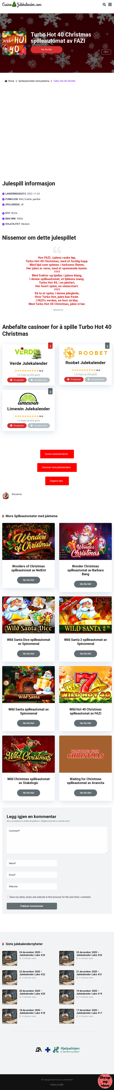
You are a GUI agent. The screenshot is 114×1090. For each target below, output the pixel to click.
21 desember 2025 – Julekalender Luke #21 (89, 973)
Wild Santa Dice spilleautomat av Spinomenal (28, 642)
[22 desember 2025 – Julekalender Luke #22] (9, 984)
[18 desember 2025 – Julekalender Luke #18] (9, 1022)
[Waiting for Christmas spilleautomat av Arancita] (85, 771)
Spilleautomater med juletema (33, 81)
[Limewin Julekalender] (28, 404)
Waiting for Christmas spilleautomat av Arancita (85, 781)
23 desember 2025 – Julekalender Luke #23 (89, 954)
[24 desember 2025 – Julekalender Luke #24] (9, 964)
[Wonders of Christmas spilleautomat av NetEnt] (28, 559)
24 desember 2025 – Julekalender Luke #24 (32, 954)
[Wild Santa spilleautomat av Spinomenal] (28, 702)
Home (11, 81)
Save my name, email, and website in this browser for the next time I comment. (50, 897)
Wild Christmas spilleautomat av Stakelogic (28, 781)
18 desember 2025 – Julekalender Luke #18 (32, 1011)
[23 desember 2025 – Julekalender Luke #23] (66, 964)
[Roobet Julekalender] (85, 357)
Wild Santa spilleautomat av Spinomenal (28, 711)
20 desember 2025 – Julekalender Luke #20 (32, 992)
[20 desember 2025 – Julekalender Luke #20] (9, 1003)
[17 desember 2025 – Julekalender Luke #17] (66, 1022)
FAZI (106, 51)
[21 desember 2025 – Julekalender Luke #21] (66, 984)
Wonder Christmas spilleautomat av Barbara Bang (85, 570)
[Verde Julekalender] (28, 358)
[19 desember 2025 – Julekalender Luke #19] (66, 1003)
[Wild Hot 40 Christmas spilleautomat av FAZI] (85, 702)
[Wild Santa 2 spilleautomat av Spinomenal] (85, 632)
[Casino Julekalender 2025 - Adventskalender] (22, 4)
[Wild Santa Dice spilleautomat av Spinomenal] (28, 632)
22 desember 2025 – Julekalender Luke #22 (32, 973)
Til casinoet (18, 380)
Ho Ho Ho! (46, 49)
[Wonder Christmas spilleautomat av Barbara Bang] (85, 559)
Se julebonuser (40, 380)
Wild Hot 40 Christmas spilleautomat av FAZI (85, 711)
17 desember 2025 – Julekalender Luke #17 (89, 1011)
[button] (57, 454)
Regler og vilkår (57, 1084)
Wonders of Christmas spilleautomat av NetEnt (28, 568)
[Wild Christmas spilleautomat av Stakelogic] (28, 771)
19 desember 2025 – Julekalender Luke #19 (89, 992)
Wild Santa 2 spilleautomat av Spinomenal (85, 642)
